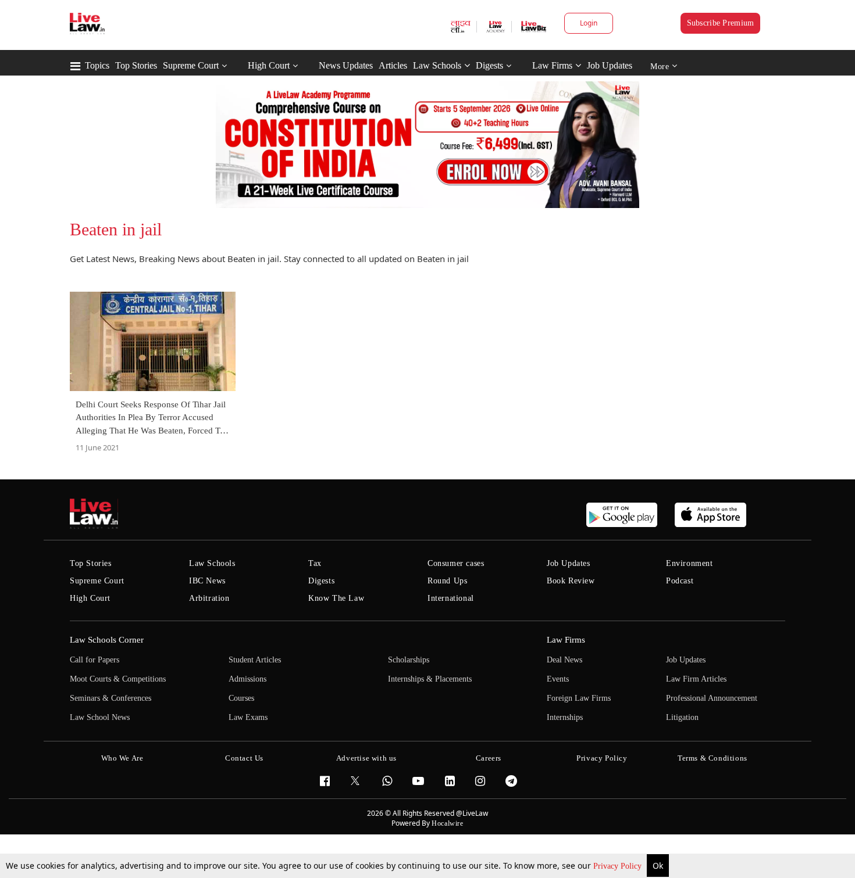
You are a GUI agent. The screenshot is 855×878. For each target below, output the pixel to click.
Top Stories (136, 65)
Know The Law (336, 598)
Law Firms (552, 65)
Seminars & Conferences (110, 698)
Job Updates (609, 65)
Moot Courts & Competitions (118, 679)
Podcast (679, 580)
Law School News (100, 717)
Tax (315, 563)
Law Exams (248, 717)
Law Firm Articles (696, 679)
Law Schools (437, 65)
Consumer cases (456, 563)
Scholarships (408, 659)
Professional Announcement (711, 698)
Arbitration (209, 598)
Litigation (682, 717)
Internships (565, 717)
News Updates (346, 65)
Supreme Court (191, 65)
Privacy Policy (618, 866)
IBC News (207, 580)
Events (558, 679)
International (451, 598)
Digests (489, 65)
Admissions (247, 679)
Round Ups (447, 580)
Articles (393, 65)
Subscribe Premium (720, 23)
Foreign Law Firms (579, 698)
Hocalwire (447, 823)
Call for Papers (94, 659)
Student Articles (255, 659)
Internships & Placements (430, 679)
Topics (97, 65)
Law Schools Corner (107, 639)
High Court (269, 65)
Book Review (571, 580)
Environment (689, 563)
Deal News (564, 659)
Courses (241, 698)
